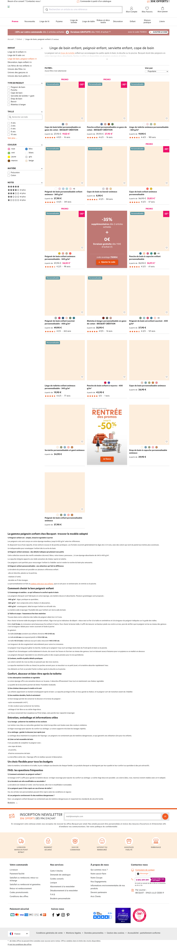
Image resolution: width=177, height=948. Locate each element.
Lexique (53, 883)
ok (165, 816)
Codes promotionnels (19, 893)
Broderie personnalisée (60, 899)
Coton (13, 176)
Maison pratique (147, 21)
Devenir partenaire (99, 893)
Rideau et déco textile (103, 21)
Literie (162, 22)
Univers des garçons (16, 73)
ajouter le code (160, 32)
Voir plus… (12, 138)
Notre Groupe (96, 878)
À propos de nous (100, 865)
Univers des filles (15, 69)
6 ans (13, 129)
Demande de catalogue (60, 875)
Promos (15, 22)
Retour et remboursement (21, 889)
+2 (74, 189)
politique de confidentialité (106, 827)
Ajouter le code (108, 262)
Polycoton (15, 173)
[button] (19, 934)
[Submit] (47, 9)
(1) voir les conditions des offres (19, 944)
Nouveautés (29, 22)
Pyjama (59, 22)
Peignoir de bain (18, 87)
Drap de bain (16, 99)
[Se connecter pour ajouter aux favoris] (82, 118)
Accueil (10, 39)
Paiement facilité (17, 874)
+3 (158, 318)
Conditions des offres (19, 897)
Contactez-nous (139, 865)
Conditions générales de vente (49, 933)
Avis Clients (96, 897)
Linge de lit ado (14, 56)
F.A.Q (52, 895)
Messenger (144, 873)
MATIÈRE (12, 169)
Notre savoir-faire (98, 874)
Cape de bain (16, 93)
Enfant (132, 22)
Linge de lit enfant (15, 52)
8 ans (13, 132)
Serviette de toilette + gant (22, 96)
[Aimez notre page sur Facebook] (53, 916)
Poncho (14, 90)
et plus (23, 190)
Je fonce (107, 459)
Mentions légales (73, 933)
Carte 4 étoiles (56, 871)
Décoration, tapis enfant (18, 62)
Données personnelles (93, 933)
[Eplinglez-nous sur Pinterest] (68, 916)
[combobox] (83, 9)
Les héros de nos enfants (18, 66)
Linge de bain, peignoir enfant (21, 59)
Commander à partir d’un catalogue (95, 1)
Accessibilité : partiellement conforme (144, 933)
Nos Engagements (98, 882)
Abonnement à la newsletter (62, 887)
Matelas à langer (18, 105)
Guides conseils (57, 879)
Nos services (56, 865)
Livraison (14, 870)
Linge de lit (44, 22)
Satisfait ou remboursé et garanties (25, 885)
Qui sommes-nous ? (99, 870)
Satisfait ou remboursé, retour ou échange (24, 879)
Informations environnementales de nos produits (108, 887)
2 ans (13, 126)
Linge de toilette (74, 21)
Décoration (118, 22)
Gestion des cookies (115, 933)
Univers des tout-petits (18, 76)
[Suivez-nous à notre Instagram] (63, 916)
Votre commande (19, 865)
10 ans (13, 135)
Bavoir (13, 102)
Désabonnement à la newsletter (64, 891)
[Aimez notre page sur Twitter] (58, 916)
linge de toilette (67, 53)
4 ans (13, 123)
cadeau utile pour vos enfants (41, 584)
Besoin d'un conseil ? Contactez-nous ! (24, 1)
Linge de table (88, 22)
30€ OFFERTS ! (159, 1)
